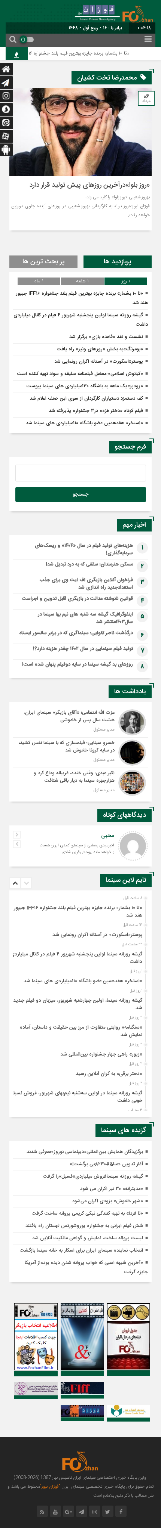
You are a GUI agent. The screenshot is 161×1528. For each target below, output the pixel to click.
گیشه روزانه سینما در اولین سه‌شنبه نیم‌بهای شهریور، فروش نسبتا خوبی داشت (77, 1097)
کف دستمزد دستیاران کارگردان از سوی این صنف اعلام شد (86, 398)
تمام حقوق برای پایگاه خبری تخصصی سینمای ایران (107, 1486)
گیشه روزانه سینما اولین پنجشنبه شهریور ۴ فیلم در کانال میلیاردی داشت (76, 958)
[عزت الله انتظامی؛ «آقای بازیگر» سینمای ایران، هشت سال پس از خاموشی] (80, 722)
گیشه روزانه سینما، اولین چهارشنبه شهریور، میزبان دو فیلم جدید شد (77, 1004)
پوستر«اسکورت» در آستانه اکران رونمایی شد (98, 361)
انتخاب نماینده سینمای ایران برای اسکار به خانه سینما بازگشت (81, 1250)
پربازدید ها (117, 261)
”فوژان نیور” (50, 1486)
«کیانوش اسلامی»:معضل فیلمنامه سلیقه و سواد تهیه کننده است (80, 374)
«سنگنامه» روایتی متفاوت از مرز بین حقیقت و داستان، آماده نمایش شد (81, 1031)
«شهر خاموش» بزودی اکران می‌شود (107, 1201)
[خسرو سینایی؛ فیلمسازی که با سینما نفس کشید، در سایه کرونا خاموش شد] (80, 753)
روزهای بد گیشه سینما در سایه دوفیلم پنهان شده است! (77, 664)
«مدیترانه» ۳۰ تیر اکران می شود (111, 1189)
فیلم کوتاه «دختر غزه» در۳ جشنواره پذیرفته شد (96, 411)
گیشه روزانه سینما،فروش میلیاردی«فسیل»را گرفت (93, 1176)
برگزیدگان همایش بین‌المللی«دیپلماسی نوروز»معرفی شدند (85, 1152)
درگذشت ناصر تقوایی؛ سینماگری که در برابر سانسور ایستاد (76, 633)
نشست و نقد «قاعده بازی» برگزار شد (106, 337)
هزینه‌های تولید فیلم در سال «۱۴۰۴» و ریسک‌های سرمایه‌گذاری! (84, 549)
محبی (107, 835)
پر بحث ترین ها (43, 261)
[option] (79, 909)
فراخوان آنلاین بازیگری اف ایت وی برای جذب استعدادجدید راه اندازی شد (86, 584)
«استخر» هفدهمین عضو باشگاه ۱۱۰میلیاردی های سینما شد (84, 423)
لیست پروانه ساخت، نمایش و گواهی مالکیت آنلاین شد (87, 1238)
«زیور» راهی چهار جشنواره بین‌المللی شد (101, 1054)
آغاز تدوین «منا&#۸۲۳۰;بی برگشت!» (106, 1164)
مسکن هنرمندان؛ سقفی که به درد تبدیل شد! (89, 564)
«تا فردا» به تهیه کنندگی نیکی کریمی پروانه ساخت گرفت (87, 1213)
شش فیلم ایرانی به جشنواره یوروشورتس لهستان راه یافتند (84, 1226)
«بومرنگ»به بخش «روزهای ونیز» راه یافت (100, 349)
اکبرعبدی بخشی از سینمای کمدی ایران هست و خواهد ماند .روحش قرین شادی (77, 849)
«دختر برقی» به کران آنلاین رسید (109, 1074)
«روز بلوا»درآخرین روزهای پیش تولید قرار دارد (89, 185)
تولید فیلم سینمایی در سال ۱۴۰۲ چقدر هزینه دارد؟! (83, 649)
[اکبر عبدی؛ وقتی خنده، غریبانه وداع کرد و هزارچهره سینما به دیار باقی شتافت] (80, 782)
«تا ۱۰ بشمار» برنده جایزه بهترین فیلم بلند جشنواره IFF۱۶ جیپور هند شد (78, 912)
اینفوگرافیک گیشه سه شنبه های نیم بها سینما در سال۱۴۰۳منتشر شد (85, 618)
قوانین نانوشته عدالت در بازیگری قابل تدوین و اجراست (77, 599)
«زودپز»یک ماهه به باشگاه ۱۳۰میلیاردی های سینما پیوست (85, 386)
